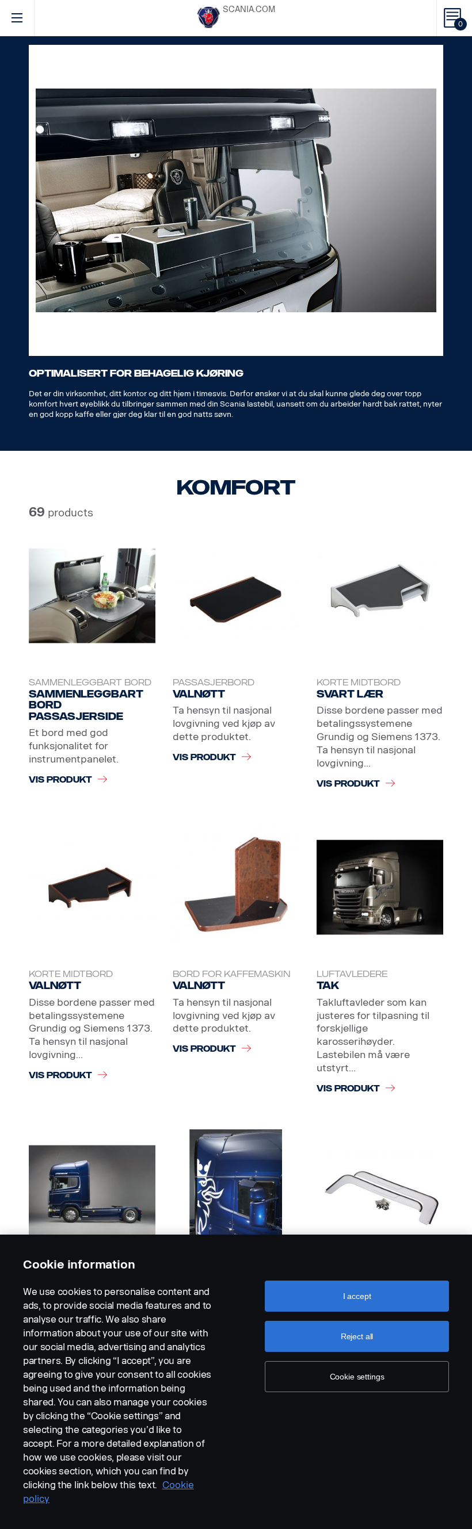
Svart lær (350, 694)
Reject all (357, 1336)
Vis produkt (60, 780)
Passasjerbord (213, 683)
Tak (328, 985)
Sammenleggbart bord (90, 683)
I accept (357, 1296)
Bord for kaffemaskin (232, 974)
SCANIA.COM (249, 9)
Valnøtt (199, 694)
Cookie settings (357, 1376)
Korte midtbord (359, 683)
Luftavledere (352, 974)
